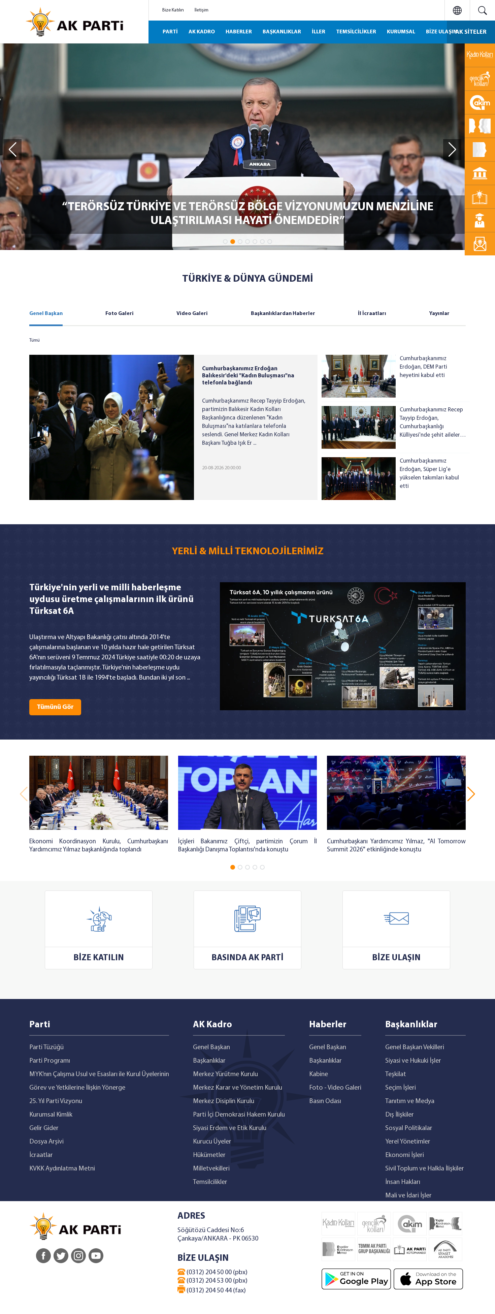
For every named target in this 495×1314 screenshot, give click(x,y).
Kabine (318, 1074)
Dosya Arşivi (46, 1141)
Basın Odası (325, 1101)
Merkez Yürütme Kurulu (225, 1074)
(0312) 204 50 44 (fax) (215, 1290)
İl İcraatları (372, 313)
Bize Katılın (173, 10)
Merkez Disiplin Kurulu (223, 1101)
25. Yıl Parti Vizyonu (55, 1101)
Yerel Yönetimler (407, 1141)
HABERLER (239, 32)
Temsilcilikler (210, 1182)
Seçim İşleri (400, 1088)
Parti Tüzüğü (46, 1047)
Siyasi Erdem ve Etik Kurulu (229, 1128)
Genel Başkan (46, 313)
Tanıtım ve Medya (409, 1101)
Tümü (34, 340)
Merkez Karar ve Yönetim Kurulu (237, 1088)
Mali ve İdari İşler (408, 1195)
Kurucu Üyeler (212, 1141)
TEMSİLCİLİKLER (356, 32)
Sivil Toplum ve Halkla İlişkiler (424, 1168)
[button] (225, 241)
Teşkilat (395, 1074)
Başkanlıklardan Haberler (283, 313)
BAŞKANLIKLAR (282, 32)
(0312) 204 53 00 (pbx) (216, 1281)
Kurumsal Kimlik (50, 1115)
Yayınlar (439, 313)
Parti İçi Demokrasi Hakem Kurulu (239, 1115)
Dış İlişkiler (399, 1115)
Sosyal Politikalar (408, 1128)
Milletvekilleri (211, 1168)
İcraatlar (41, 1155)
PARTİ (170, 32)
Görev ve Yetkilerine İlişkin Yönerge (77, 1088)
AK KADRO (202, 32)
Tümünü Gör (55, 707)
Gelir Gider (44, 1128)
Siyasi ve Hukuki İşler (413, 1061)
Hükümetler (209, 1155)
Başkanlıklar (209, 1061)
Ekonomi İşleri (404, 1155)
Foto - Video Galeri (335, 1088)
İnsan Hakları (402, 1182)
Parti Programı (49, 1061)
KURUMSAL (401, 32)
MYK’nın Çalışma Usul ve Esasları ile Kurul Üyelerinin (99, 1074)
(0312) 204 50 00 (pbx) (216, 1272)
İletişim (201, 10)
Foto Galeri (119, 313)
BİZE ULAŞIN (441, 32)
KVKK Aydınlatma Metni (62, 1168)
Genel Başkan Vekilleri (414, 1047)
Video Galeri (192, 313)
